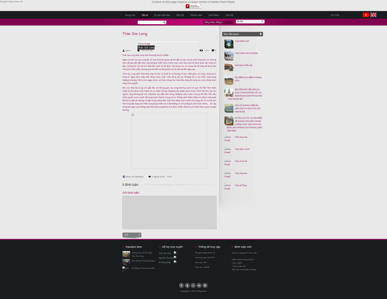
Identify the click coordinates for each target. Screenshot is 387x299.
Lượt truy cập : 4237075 (205, 258)
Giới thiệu (213, 15)
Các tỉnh (335, 15)
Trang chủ (130, 15)
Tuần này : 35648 (202, 267)
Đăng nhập (210, 22)
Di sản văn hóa (162, 15)
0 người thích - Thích (162, 176)
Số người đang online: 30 (205, 253)
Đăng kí (219, 22)
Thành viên (196, 15)
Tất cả (144, 15)
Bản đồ (180, 15)
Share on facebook (134, 176)
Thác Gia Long (134, 34)
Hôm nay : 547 (201, 262)
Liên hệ (229, 15)
